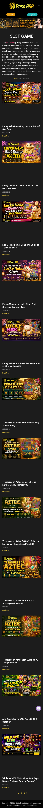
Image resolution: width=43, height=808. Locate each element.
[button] (38, 5)
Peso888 (10, 42)
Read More (6, 136)
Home (16, 78)
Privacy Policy (11, 805)
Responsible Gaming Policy (27, 805)
